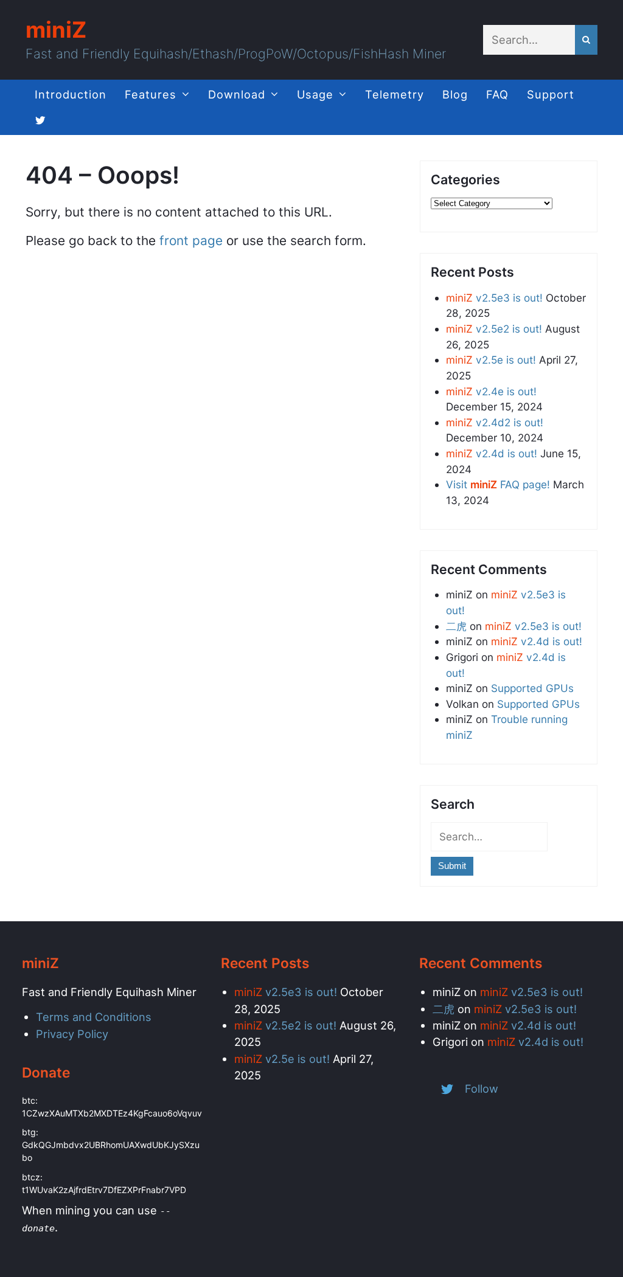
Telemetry (394, 94)
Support (550, 94)
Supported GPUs (532, 688)
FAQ (497, 94)
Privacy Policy (72, 1033)
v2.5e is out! (491, 359)
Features (150, 94)
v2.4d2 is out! (494, 422)
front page (191, 240)
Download (236, 94)
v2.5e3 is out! (494, 297)
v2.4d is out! (491, 453)
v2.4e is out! (491, 391)
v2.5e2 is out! (494, 328)
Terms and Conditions (93, 1016)
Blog (455, 94)
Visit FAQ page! (498, 484)
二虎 (456, 626)
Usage (315, 94)
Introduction (70, 94)
